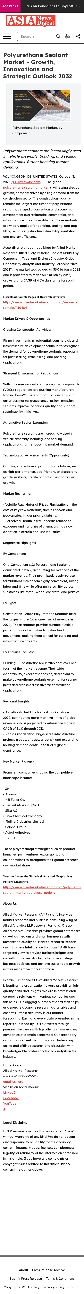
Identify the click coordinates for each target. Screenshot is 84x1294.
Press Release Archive (48, 1270)
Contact (74, 1287)
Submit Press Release (26, 1279)
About (23, 1270)
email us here (13, 1082)
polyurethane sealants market (26, 187)
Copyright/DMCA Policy (21, 1287)
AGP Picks (10, 6)
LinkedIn (10, 1092)
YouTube (9, 1103)
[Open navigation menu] (7, 36)
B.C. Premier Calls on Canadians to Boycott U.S (42, 6)
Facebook (11, 1098)
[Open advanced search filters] (67, 36)
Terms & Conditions (60, 1279)
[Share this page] (78, 36)
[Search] (58, 36)
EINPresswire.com (26, 182)
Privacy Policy (53, 1287)
